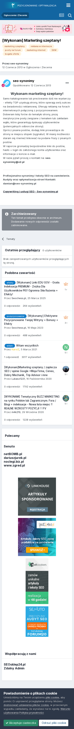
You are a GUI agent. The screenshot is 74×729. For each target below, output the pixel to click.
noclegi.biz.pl (14, 461)
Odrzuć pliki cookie (53, 722)
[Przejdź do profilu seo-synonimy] (7, 83)
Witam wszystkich (27, 345)
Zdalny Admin (14, 668)
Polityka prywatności (31, 712)
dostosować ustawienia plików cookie (26, 705)
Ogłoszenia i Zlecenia (39, 67)
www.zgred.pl (14, 465)
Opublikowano (32, 85)
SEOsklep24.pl (14, 664)
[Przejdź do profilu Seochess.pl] (66, 284)
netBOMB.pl (13, 454)
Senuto (9, 446)
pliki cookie (52, 697)
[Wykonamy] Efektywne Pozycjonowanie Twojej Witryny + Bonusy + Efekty (31, 319)
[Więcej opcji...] (67, 83)
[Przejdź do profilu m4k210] (66, 398)
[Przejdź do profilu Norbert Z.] (66, 347)
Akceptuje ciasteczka (22, 722)
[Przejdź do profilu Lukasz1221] (66, 369)
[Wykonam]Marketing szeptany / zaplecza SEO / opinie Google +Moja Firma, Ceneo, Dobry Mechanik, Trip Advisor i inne (30, 371)
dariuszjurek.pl (15, 458)
